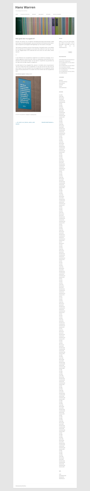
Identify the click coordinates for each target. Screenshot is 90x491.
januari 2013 (61, 305)
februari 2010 (61, 344)
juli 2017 (60, 241)
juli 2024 (60, 118)
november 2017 (62, 235)
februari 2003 (61, 457)
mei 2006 (60, 402)
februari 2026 (61, 97)
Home (17, 14)
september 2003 (62, 447)
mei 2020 (60, 191)
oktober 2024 (61, 114)
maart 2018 (61, 230)
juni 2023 (60, 137)
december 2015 (62, 253)
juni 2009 (60, 355)
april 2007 (61, 388)
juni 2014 (60, 280)
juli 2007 (60, 385)
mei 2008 (60, 372)
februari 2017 (61, 243)
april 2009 (61, 356)
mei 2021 (60, 174)
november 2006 (62, 394)
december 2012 (62, 306)
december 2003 (62, 443)
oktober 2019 (61, 202)
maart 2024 (61, 124)
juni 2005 (60, 416)
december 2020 (62, 181)
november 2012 (62, 308)
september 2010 (62, 337)
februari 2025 (61, 109)
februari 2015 (61, 268)
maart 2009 (61, 357)
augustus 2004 (61, 431)
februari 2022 (61, 161)
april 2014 (61, 283)
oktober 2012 (61, 309)
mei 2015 (60, 263)
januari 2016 (61, 252)
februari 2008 (61, 377)
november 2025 (62, 100)
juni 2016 (60, 244)
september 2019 (62, 203)
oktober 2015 (61, 256)
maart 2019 (61, 212)
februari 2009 (61, 359)
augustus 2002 (61, 466)
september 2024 (62, 115)
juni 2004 (60, 434)
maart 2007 (61, 390)
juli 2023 (60, 136)
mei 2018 (60, 227)
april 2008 (61, 374)
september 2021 (62, 168)
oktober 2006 (61, 396)
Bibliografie (41, 14)
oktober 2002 (61, 463)
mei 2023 (60, 138)
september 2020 (62, 186)
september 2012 (62, 310)
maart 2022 (61, 159)
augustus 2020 (61, 187)
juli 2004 (60, 432)
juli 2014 (60, 278)
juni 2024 (60, 119)
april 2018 (61, 228)
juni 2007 (60, 387)
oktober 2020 (61, 184)
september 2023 (62, 133)
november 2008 (62, 363)
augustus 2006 (61, 399)
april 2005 (61, 419)
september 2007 (62, 382)
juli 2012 (60, 313)
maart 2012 (61, 319)
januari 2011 (61, 332)
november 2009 (62, 349)
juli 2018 (60, 224)
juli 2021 (60, 171)
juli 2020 (60, 188)
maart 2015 (61, 266)
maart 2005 (61, 421)
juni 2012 (60, 315)
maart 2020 (61, 194)
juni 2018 (60, 225)
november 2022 (62, 147)
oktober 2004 (61, 428)
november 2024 (62, 112)
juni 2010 (60, 340)
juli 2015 (60, 260)
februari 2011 (61, 331)
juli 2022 (60, 153)
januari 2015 (61, 269)
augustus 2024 (61, 116)
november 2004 (62, 427)
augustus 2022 (61, 152)
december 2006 (62, 393)
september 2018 (62, 221)
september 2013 (62, 293)
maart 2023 (61, 141)
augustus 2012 (61, 312)
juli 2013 (60, 296)
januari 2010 (61, 346)
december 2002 (62, 460)
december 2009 (62, 347)
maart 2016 (61, 249)
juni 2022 (60, 155)
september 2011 (62, 325)
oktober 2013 (61, 291)
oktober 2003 (61, 446)
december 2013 (62, 288)
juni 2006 (60, 400)
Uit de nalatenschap (62, 87)
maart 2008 (61, 375)
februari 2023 (61, 143)
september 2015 (62, 258)
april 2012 (61, 318)
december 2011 (62, 322)
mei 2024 (60, 121)
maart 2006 (61, 405)
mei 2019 (60, 209)
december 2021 (62, 163)
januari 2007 (61, 391)
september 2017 (62, 238)
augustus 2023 (61, 134)
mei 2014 (60, 281)
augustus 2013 (61, 294)
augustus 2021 (61, 169)
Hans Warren (25, 7)
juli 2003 (60, 450)
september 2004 (62, 429)
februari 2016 (61, 250)
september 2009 (62, 352)
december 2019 (62, 199)
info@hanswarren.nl (63, 47)
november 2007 (62, 380)
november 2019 (62, 200)
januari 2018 (61, 233)
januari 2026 (61, 99)
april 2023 (61, 140)
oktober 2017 (61, 237)
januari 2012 (61, 321)
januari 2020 (61, 197)
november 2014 (62, 272)
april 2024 (61, 122)
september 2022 (62, 150)
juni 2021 (60, 172)
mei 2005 (60, 418)
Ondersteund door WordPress (21, 485)
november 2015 (62, 255)
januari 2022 (61, 162)
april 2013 (61, 300)
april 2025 (61, 106)
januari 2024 (61, 127)
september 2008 (62, 366)
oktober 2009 (61, 350)
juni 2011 (60, 328)
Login (60, 474)
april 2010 (61, 343)
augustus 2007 (61, 384)
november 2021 (62, 165)
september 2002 (62, 465)
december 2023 (62, 128)
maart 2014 (61, 284)
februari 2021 (61, 178)
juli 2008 (60, 369)
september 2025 (62, 102)
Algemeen (61, 80)
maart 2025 (61, 108)
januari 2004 (61, 441)
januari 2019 (61, 215)
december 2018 (62, 216)
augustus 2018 (61, 222)
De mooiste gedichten (25, 14)
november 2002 (62, 462)
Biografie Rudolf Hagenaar (48, 122)
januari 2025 (61, 111)
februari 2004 (61, 440)
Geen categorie (62, 83)
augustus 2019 (61, 205)
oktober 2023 (61, 131)
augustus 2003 (61, 449)
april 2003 (61, 454)
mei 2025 (60, 105)
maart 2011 (61, 330)
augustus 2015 (61, 259)
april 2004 (61, 437)
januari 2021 (61, 180)
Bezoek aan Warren (57, 14)
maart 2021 (61, 177)
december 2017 (62, 234)
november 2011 (62, 324)
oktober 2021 (61, 166)
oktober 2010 (61, 335)
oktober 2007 (61, 381)
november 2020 (62, 183)
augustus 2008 (61, 368)
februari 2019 (61, 213)
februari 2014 (61, 285)
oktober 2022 (61, 149)
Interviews (48, 14)
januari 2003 (61, 459)
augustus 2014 (61, 277)
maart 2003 (61, 456)
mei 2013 (60, 299)
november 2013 (62, 290)
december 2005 (62, 409)
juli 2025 (60, 103)
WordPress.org (62, 478)
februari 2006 (61, 406)
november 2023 (62, 130)
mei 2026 (60, 94)
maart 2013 (61, 302)
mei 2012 (60, 316)
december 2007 (62, 378)
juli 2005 (60, 415)
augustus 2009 (61, 353)
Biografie (34, 14)
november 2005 (62, 410)
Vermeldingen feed (62, 475)
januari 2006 (61, 407)
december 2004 (62, 425)
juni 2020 (60, 190)
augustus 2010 (61, 338)
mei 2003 (60, 453)
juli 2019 (60, 206)
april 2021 (61, 175)
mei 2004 (60, 435)
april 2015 (61, 265)
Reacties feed (61, 477)
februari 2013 (61, 303)
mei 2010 (60, 341)
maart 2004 (61, 438)
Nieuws (27, 114)
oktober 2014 (61, 274)
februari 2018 (61, 231)
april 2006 (61, 403)
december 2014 (62, 271)
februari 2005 (61, 422)
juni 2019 (60, 208)
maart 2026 (61, 96)
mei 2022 (60, 156)
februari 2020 (61, 196)
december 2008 (62, 362)
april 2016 (61, 247)
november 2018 (62, 218)
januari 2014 (61, 287)
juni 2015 (60, 262)
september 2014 (62, 275)
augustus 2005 (61, 413)
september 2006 (62, 397)
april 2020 (61, 193)
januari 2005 (61, 424)
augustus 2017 (61, 240)
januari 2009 (61, 360)
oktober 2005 (61, 412)
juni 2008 (60, 371)
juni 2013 (60, 297)
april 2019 (61, 211)
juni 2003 (60, 452)
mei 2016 (60, 246)
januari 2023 (61, 144)
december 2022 (62, 146)
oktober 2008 (61, 365)
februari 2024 (61, 125)
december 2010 (62, 334)
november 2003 (62, 444)
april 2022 (61, 158)
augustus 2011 (61, 327)
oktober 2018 (61, 219)
